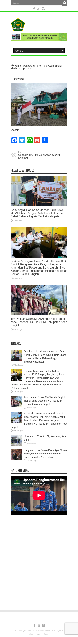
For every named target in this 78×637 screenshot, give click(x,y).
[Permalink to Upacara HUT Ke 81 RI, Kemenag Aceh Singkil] (16, 440)
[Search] (64, 3)
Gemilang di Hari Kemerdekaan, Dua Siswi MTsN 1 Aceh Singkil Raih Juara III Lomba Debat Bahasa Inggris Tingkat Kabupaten (37, 213)
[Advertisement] (39, 565)
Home (17, 65)
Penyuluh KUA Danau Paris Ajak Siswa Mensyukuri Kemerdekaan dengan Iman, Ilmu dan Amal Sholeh (45, 453)
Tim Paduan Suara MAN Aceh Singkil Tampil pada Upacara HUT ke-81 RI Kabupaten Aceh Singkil (39, 322)
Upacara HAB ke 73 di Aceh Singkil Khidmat (39, 155)
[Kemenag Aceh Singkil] (39, 24)
